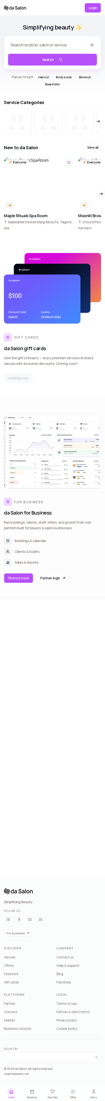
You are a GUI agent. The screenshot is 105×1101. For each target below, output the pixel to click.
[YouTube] (29, 919)
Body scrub (64, 77)
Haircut (43, 77)
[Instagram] (8, 919)
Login (93, 7)
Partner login (50, 578)
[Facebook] (19, 919)
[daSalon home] (15, 7)
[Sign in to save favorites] (68, 162)
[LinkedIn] (40, 919)
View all (92, 147)
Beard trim (52, 84)
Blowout (85, 77)
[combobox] (52, 1057)
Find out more (18, 578)
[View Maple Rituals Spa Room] (39, 193)
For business (16, 933)
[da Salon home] (18, 891)
